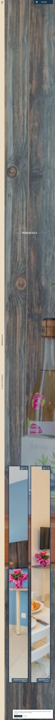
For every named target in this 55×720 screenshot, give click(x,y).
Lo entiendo (18, 716)
